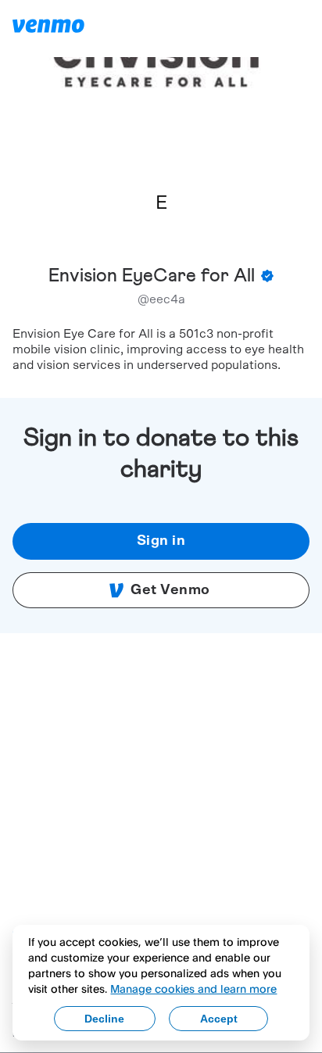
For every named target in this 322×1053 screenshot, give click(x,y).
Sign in (161, 541)
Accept (219, 1018)
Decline (104, 1018)
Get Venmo (170, 590)
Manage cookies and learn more (193, 988)
